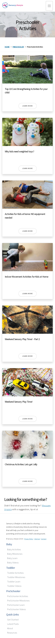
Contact (43, 539)
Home (7, 47)
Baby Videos (12, 562)
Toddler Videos (14, 585)
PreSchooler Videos (16, 609)
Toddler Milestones (16, 577)
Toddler (10, 568)
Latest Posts (13, 624)
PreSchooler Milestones (18, 600)
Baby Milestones (14, 553)
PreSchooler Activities (17, 596)
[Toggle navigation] (49, 6)
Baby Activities (14, 549)
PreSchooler (13, 591)
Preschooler (18, 47)
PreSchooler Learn (16, 605)
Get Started (12, 619)
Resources (12, 632)
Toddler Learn (13, 581)
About (10, 628)
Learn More (27, 106)
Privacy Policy (28, 539)
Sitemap (37, 539)
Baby (9, 544)
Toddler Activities (15, 572)
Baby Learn (12, 558)
